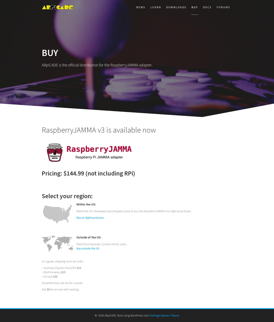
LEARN (155, 7)
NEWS (140, 7)
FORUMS (223, 7)
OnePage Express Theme (164, 315)
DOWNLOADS (176, 7)
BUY (194, 7)
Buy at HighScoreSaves (90, 217)
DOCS (207, 7)
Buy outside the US (87, 248)
